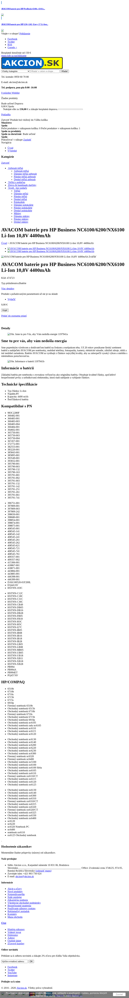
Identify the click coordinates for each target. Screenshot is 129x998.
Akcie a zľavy (15, 888)
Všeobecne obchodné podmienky (24, 902)
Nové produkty (15, 891)
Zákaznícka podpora (18, 900)
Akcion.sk (22, 988)
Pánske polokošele (23, 207)
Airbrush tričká (21, 171)
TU (80, 996)
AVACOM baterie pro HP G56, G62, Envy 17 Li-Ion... (24, 24)
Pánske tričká (20, 196)
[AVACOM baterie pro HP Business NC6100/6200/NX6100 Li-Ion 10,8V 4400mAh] (51, 248)
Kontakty (12, 914)
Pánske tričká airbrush (25, 176)
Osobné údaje (14, 940)
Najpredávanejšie (16, 894)
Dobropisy (13, 935)
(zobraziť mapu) (43, 870)
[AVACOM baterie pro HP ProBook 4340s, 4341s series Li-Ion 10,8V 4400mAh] (2, 15)
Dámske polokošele (23, 205)
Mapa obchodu (15, 917)
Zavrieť (119, 994)
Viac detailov (7, 288)
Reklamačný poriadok (18, 911)
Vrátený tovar (14, 932)
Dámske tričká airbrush (25, 173)
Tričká (17, 190)
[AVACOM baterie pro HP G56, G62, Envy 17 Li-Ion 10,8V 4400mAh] (2, 30)
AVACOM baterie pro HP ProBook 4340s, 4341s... (23, 9)
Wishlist (16, 92)
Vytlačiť (12, 299)
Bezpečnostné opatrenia (19, 905)
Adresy (11, 938)
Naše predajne (15, 897)
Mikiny (17, 213)
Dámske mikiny (22, 216)
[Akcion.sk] (32, 68)
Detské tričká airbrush (25, 179)
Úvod (4, 243)
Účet (3, 923)
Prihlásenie (24, 33)
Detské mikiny (21, 222)
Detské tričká (20, 199)
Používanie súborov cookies (21, 908)
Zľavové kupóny (16, 943)
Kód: (4, 278)
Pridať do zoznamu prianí (14, 315)
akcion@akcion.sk (24, 876)
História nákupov (16, 929)
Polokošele (19, 202)
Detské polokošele (23, 210)
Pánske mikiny (21, 219)
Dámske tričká (21, 193)
